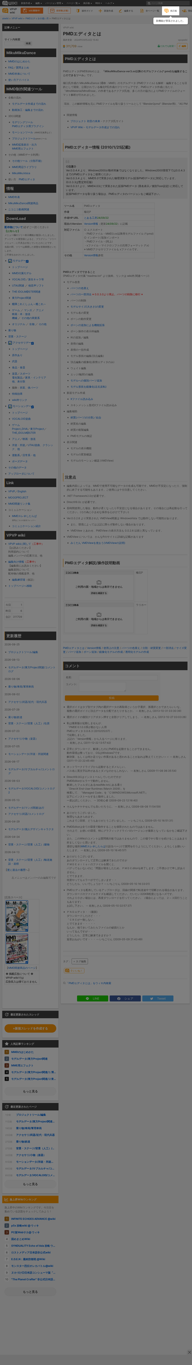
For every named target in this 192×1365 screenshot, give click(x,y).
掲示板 (173, 10)
